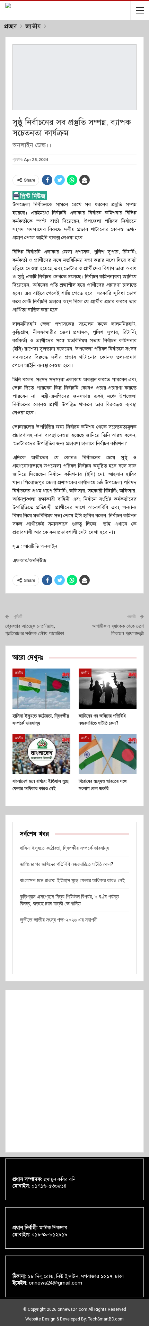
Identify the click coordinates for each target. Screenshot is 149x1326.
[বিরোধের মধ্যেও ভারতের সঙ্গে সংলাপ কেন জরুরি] (108, 754)
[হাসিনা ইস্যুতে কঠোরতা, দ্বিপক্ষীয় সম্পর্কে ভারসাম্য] (41, 689)
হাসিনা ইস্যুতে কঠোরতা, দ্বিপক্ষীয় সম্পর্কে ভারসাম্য (64, 848)
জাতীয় (19, 672)
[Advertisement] (74, 1071)
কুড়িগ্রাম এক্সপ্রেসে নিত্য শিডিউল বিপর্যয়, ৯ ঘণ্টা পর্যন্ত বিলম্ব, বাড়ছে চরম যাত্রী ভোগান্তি (69, 900)
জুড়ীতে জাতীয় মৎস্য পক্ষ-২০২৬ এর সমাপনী (58, 919)
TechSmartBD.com (106, 1319)
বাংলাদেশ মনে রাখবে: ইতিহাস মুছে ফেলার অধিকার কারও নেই (72, 880)
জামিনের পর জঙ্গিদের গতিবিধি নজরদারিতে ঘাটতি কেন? (66, 864)
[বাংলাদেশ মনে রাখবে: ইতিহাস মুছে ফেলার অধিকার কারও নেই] (41, 754)
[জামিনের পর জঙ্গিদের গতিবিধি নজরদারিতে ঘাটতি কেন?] (108, 689)
